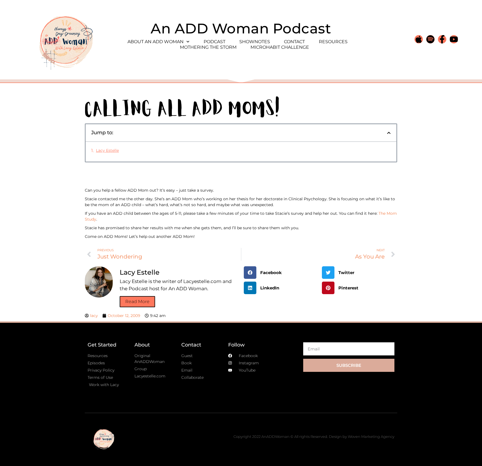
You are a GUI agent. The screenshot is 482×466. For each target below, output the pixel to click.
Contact (294, 41)
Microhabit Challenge (279, 47)
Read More (137, 301)
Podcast (214, 41)
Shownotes (254, 41)
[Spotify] (430, 39)
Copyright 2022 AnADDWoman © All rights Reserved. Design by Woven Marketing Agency (313, 436)
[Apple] (418, 39)
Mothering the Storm (208, 47)
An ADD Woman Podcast (241, 28)
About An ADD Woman (155, 41)
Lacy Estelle (107, 150)
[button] (389, 133)
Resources (333, 41)
